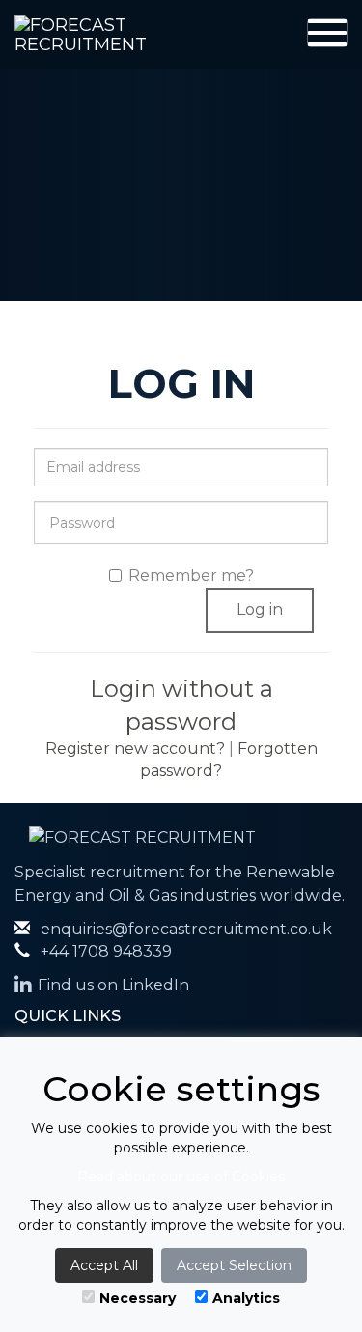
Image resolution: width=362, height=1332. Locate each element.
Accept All (104, 1265)
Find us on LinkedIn (113, 985)
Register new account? (135, 748)
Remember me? (191, 576)
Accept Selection (234, 1265)
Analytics (246, 1298)
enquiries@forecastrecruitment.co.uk (184, 929)
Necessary (137, 1298)
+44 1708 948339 (104, 951)
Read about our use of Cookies (181, 1176)
